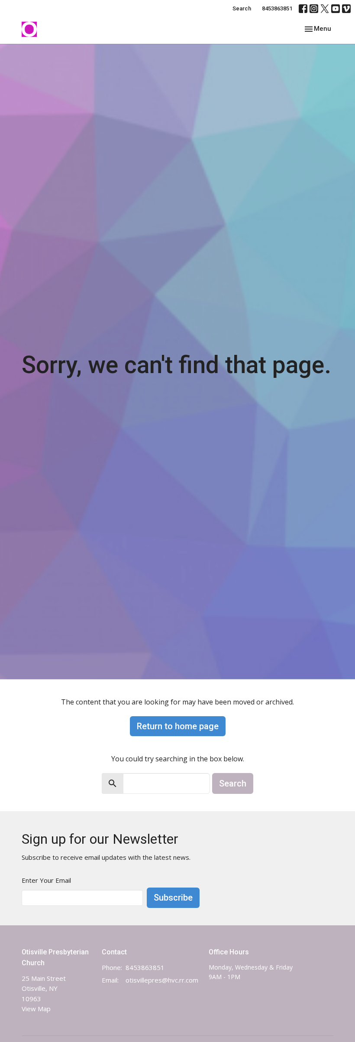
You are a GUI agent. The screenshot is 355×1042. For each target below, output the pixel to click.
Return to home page (178, 726)
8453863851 (277, 8)
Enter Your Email (46, 880)
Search (241, 8)
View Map (36, 1008)
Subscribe (173, 897)
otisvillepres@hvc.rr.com (162, 980)
